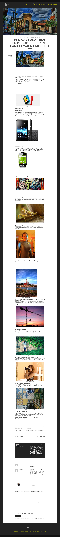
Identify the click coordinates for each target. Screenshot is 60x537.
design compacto (9, 60)
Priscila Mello (21, 469)
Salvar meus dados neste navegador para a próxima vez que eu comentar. (28, 513)
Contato (55, 4)
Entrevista (36, 4)
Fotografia (38, 37)
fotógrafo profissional (10, 62)
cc (34, 223)
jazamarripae (26, 297)
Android (27, 415)
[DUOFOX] (6, 5)
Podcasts (31, 4)
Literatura (44, 4)
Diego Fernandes (30, 37)
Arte (48, 4)
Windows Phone (27, 428)
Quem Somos (27, 4)
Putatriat (30, 381)
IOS (30, 415)
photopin (33, 223)
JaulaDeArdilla (30, 327)
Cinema (51, 4)
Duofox (30, 527)
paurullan (29, 223)
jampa (29, 409)
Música (40, 4)
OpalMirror (25, 258)
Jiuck (29, 355)
